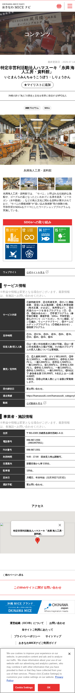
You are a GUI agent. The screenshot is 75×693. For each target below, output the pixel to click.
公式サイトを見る (36, 272)
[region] (37, 670)
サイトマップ (53, 636)
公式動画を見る (34, 403)
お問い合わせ (57, 623)
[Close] (60, 525)
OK (48, 687)
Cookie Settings (24, 687)
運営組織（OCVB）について (27, 623)
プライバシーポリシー (27, 636)
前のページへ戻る (14, 575)
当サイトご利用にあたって (37, 629)
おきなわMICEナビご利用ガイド (38, 643)
